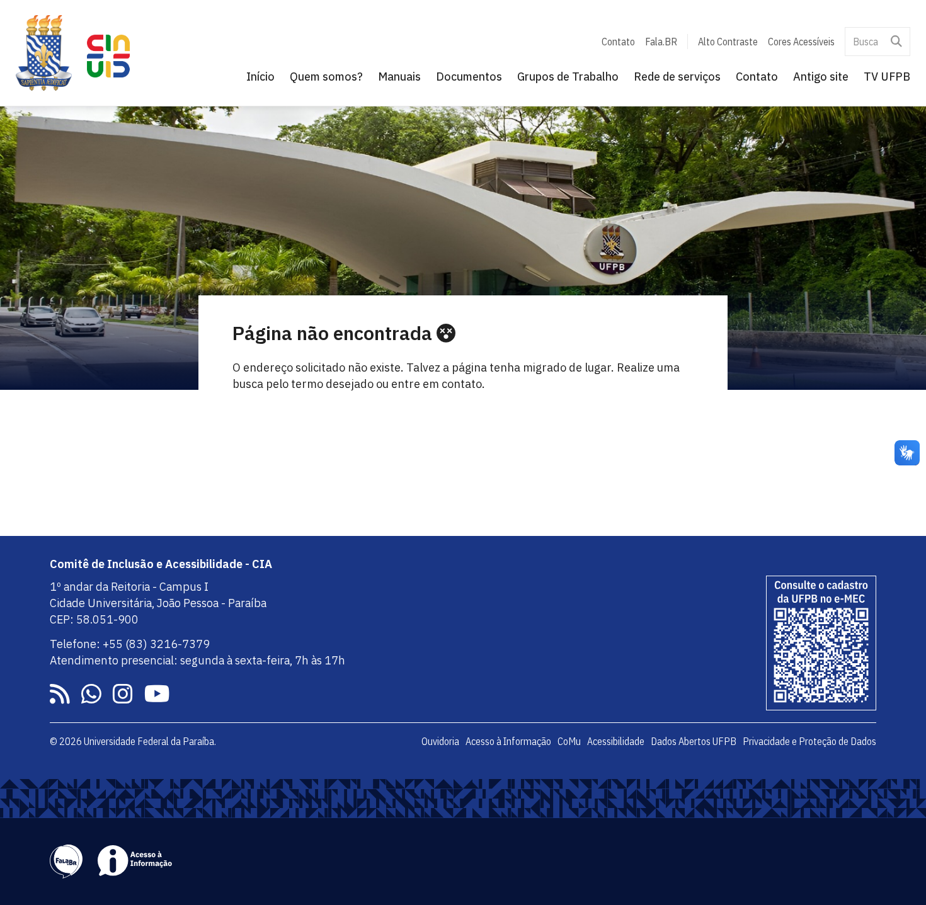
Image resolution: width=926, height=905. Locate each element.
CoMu (569, 741)
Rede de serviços (677, 76)
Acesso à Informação (508, 741)
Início (260, 76)
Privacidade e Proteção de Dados (809, 741)
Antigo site (821, 76)
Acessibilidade (615, 741)
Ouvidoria (440, 741)
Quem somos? (326, 76)
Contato (618, 41)
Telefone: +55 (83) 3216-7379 (130, 644)
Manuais (399, 76)
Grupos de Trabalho (568, 76)
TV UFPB (887, 76)
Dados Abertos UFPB (693, 741)
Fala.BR (661, 41)
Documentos (469, 76)
